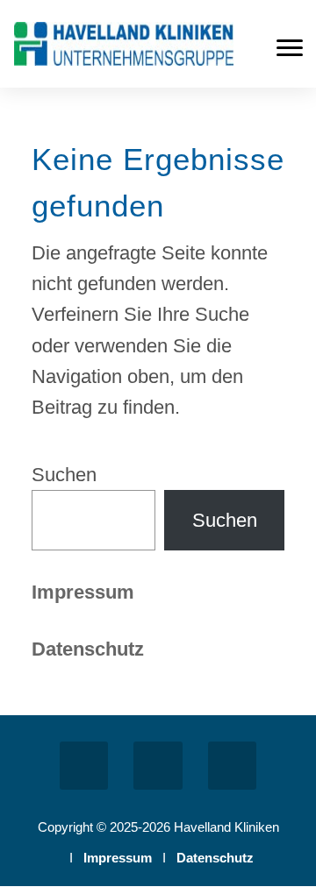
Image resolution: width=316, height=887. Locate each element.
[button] (289, 47)
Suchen (64, 475)
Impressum (83, 592)
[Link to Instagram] (157, 766)
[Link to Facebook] (84, 766)
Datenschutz (215, 857)
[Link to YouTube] (232, 766)
